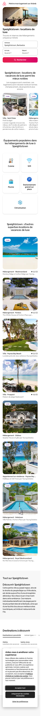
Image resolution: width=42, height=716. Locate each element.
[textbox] (11, 53)
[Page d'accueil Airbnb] (4, 3)
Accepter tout (20, 688)
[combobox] (20, 45)
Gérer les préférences (20, 702)
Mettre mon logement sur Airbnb (22, 3)
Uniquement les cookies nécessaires (20, 695)
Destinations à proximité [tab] (12, 635)
